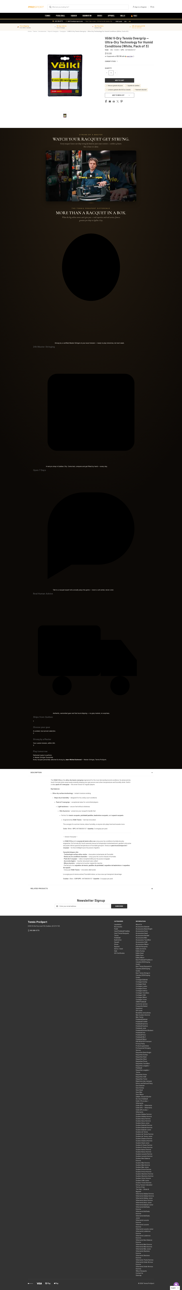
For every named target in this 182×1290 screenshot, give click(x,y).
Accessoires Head (142, 933)
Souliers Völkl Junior (142, 1180)
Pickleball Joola (141, 1028)
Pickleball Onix (140, 1032)
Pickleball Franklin (141, 1021)
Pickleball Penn (141, 1035)
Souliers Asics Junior (143, 1123)
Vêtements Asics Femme (144, 1200)
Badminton (87, 15)
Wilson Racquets (141, 1271)
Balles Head (140, 953)
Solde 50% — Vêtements (144, 1108)
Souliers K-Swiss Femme (144, 1145)
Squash (74, 15)
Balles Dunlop (140, 951)
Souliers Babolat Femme (144, 1125)
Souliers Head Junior (142, 1143)
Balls (122, 15)
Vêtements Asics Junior (144, 1202)
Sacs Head (139, 1090)
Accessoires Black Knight (144, 929)
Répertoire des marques (144, 1081)
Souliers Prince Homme (143, 1172)
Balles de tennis (141, 949)
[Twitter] (118, 101)
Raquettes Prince (141, 1061)
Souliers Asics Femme (143, 1119)
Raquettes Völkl (141, 1077)
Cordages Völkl (141, 995)
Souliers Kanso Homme (143, 1152)
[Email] (110, 101)
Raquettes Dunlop (142, 1055)
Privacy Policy (140, 1044)
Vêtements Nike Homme (144, 1247)
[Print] (114, 101)
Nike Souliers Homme (143, 1015)
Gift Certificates (119, 953)
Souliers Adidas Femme (144, 1114)
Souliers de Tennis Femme (144, 1134)
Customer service (141, 1004)
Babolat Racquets (142, 946)
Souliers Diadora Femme (144, 1138)
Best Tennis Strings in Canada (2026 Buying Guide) (143, 975)
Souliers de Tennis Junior (144, 1136)
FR (130, 21)
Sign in (137, 7)
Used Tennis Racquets (121, 933)
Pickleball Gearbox (142, 1026)
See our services (136, 27)
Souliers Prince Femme (143, 1169)
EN (125, 21)
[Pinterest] (121, 101)
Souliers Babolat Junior (143, 1130)
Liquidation (117, 924)
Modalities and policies (143, 1013)
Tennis (47, 15)
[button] (129, 56)
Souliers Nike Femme (143, 1163)
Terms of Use (140, 1187)
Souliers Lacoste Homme (144, 1156)
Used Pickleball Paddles (122, 931)
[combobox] (175, 1288)
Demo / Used (118, 949)
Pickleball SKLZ (141, 1037)
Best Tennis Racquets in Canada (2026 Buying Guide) (144, 969)
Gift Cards (119, 21)
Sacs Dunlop (140, 1088)
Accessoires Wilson (142, 944)
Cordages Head (141, 984)
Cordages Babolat (142, 980)
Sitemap (138, 1275)
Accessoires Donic (142, 931)
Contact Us (139, 1273)
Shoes (99, 15)
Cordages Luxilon (141, 986)
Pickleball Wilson (141, 1039)
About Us (139, 924)
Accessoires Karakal (142, 935)
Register (144, 7)
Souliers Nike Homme (143, 1165)
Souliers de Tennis (142, 1132)
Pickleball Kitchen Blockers (144, 1030)
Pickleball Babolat (141, 1019)
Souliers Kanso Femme (143, 1149)
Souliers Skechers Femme (144, 1174)
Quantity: (108, 68)
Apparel (111, 15)
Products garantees (142, 1046)
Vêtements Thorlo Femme (144, 1260)
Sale (115, 951)
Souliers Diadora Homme (144, 1141)
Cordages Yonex (141, 999)
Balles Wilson (140, 957)
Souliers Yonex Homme (143, 1183)
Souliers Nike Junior (142, 1167)
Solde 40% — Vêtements (144, 1105)
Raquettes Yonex (141, 1079)
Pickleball (60, 15)
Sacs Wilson (140, 1094)
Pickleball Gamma (142, 1024)
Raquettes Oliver (141, 1059)
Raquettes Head (141, 1057)
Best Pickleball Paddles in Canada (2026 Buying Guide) (144, 962)
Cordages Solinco (141, 991)
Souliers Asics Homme (143, 1121)
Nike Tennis (139, 1017)
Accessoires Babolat (142, 927)
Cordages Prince (141, 988)
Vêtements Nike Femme (144, 1244)
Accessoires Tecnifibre (143, 940)
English (173, 1288)
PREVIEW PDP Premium (144, 1041)
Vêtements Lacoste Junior (144, 1229)
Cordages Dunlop (141, 982)
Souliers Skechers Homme (144, 1176)
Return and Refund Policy (144, 1083)
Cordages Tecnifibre (142, 993)
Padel (116, 929)
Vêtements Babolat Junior (144, 1205)
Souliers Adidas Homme (144, 1116)
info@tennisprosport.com (75, 21)
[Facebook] (106, 101)
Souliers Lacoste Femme (144, 1154)
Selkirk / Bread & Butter (143, 1096)
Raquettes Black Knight (143, 1052)
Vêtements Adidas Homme (145, 1196)
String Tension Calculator (144, 1185)
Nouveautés (118, 927)
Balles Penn (140, 955)
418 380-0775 (59, 21)
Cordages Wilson (141, 997)
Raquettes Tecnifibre (143, 1063)
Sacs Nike (139, 1092)
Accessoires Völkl (141, 942)
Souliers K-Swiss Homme (144, 1147)
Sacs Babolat (140, 1085)
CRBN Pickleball (141, 1002)
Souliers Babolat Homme (144, 1127)
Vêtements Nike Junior (143, 1249)
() (153, 7)
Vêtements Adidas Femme (145, 1194)
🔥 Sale (134, 15)
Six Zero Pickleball (142, 1099)
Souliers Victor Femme (143, 1178)
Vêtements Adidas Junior (144, 1198)
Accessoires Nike (141, 938)
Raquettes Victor (141, 1074)
